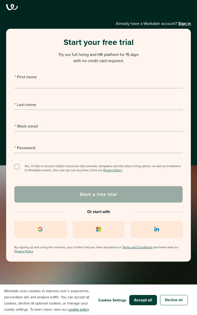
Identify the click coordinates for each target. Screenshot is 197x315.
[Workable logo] (98, 7)
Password (24, 148)
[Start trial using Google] (40, 229)
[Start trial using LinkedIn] (157, 229)
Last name (25, 105)
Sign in (184, 23)
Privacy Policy (112, 170)
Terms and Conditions (137, 247)
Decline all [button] (174, 299)
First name (25, 77)
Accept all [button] (143, 300)
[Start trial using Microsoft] (99, 229)
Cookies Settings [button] (112, 300)
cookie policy (78, 309)
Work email (26, 126)
